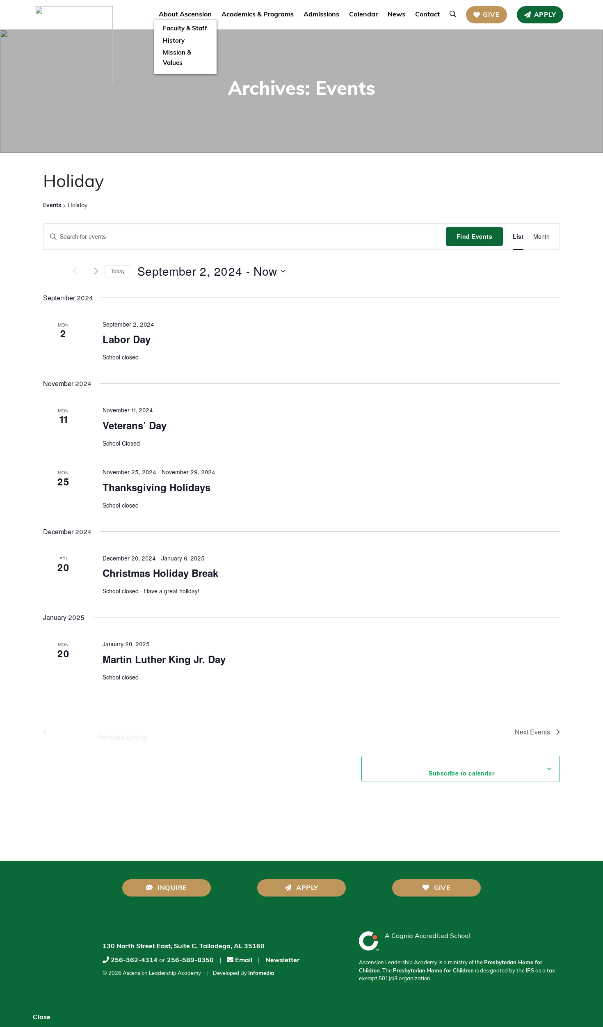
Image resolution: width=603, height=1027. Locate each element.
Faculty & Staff (185, 29)
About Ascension (185, 14)
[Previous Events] (65, 271)
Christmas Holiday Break (160, 573)
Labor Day (127, 339)
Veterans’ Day (135, 425)
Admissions (321, 14)
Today (118, 271)
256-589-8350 (190, 960)
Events (52, 206)
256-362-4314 (134, 960)
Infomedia (261, 973)
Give (491, 15)
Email (242, 960)
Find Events (474, 236)
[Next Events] (96, 271)
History (174, 41)
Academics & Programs (258, 14)
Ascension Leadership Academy (162, 973)
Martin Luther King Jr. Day (164, 659)
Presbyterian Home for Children (433, 971)
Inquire (171, 888)
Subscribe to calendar (451, 773)
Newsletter (282, 960)
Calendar (363, 14)
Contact (427, 14)
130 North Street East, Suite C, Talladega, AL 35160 (184, 946)
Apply (545, 15)
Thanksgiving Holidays (156, 487)
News (396, 14)
